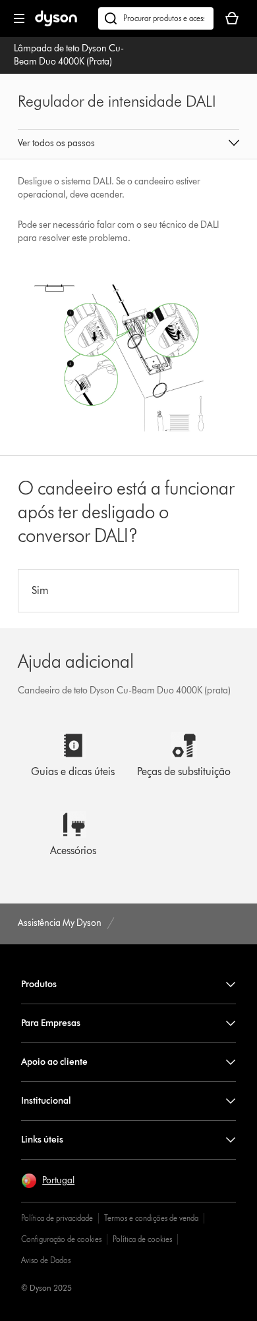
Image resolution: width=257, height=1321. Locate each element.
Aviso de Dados (46, 1260)
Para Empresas (50, 1023)
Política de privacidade (57, 1218)
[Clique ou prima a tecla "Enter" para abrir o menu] (19, 18)
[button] (128, 144)
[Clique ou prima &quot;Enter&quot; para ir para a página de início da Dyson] (56, 23)
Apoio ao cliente (54, 1061)
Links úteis (42, 1139)
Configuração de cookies (61, 1239)
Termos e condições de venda (151, 1218)
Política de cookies (142, 1239)
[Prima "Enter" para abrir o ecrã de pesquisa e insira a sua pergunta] (156, 18)
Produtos (39, 984)
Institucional (46, 1100)
